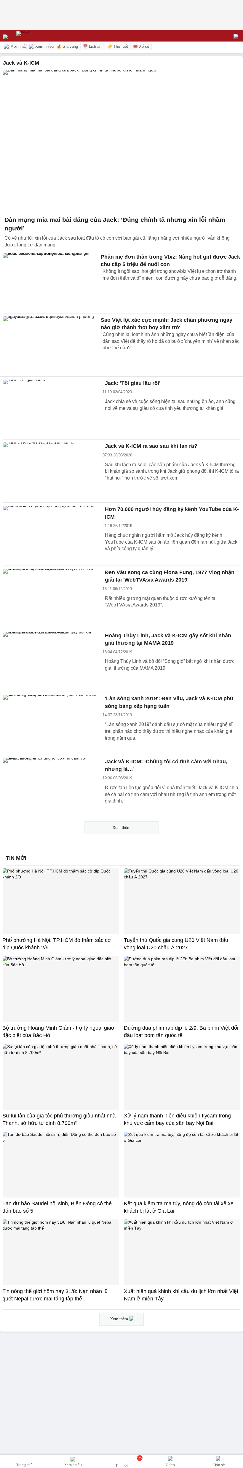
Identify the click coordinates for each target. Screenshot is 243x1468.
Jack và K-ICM (21, 63)
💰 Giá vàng (67, 46)
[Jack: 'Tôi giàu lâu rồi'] (50, 408)
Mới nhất (17, 46)
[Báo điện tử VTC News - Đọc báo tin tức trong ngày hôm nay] (36, 36)
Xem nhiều (44, 46)
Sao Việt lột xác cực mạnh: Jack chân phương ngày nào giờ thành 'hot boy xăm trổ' (166, 323)
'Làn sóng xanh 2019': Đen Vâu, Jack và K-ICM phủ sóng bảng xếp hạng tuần (169, 702)
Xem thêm (121, 827)
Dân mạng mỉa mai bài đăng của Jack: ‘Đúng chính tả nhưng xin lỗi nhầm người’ (114, 224)
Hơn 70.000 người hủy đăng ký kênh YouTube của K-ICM (172, 513)
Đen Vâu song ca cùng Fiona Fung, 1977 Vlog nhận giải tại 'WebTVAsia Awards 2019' (169, 576)
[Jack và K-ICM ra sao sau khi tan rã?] (50, 470)
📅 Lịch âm (93, 46)
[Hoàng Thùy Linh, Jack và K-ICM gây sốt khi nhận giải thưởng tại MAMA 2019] (50, 660)
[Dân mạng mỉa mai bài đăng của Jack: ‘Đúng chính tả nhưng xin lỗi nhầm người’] (121, 141)
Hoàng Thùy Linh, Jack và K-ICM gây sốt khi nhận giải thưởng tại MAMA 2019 (168, 639)
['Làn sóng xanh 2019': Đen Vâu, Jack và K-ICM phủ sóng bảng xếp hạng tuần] (50, 723)
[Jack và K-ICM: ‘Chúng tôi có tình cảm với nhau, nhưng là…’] (50, 786)
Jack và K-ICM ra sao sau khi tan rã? (151, 446)
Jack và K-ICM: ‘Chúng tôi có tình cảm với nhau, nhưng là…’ (166, 765)
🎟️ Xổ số (141, 46)
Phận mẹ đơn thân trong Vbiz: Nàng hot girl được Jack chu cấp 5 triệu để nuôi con (170, 260)
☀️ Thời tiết (118, 46)
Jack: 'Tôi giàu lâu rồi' (132, 383)
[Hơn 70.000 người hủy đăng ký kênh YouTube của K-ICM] (50, 534)
